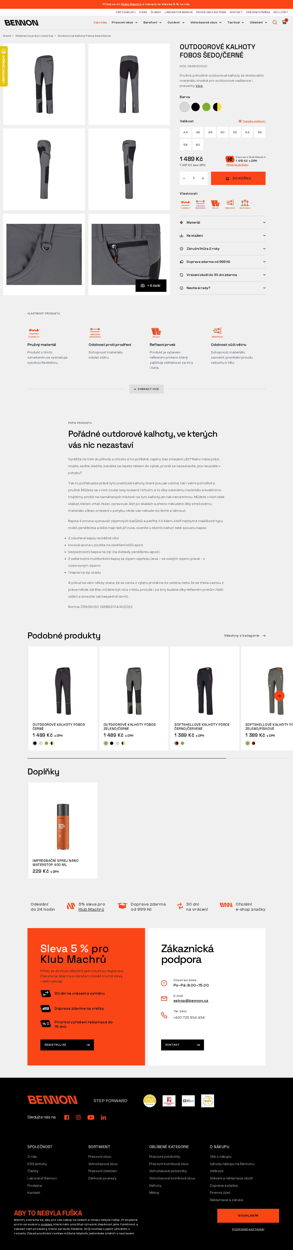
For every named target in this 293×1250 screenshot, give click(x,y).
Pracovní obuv (122, 22)
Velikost (187, 121)
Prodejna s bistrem (211, 12)
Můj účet (280, 12)
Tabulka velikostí (254, 121)
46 (198, 132)
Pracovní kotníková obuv (169, 1164)
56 (260, 132)
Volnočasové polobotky (168, 1171)
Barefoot (150, 22)
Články (156, 12)
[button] (279, 696)
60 (198, 145)
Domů (7, 35)
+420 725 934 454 (189, 1018)
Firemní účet (220, 1193)
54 (247, 132)
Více (199, 86)
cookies (46, 1224)
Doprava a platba (224, 1186)
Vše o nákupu (126, 12)
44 (185, 132)
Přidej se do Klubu (237, 165)
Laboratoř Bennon (179, 12)
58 (185, 145)
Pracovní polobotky (164, 1157)
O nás (143, 12)
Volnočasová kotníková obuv (172, 1178)
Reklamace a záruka (226, 1200)
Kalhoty (155, 1186)
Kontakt (236, 12)
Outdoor (174, 22)
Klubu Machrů (131, 4)
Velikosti (217, 1171)
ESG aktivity (37, 1164)
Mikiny (154, 1193)
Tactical (233, 22)
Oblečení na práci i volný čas (34, 35)
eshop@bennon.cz (191, 1000)
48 (210, 132)
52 (235, 132)
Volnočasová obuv (203, 22)
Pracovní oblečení (102, 1171)
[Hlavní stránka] (21, 22)
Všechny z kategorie (242, 635)
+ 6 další (153, 286)
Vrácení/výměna (258, 12)
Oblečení (256, 22)
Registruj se (55, 1044)
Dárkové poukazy (102, 1178)
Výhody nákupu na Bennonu (232, 1164)
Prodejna (34, 1186)
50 (223, 132)
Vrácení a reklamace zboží (231, 1178)
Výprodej (100, 22)
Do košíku (242, 178)
